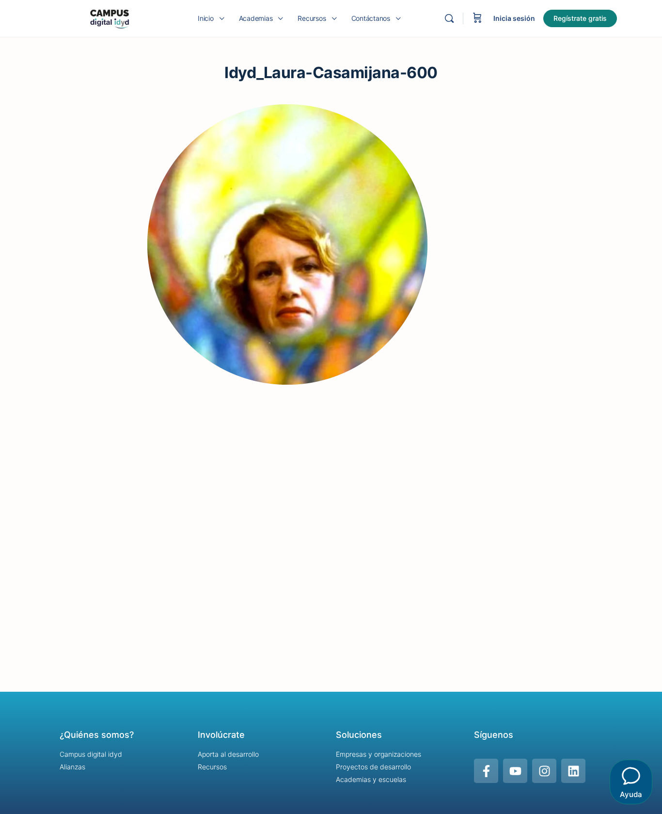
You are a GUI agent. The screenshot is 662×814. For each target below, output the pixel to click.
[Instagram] (544, 771)
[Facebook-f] (486, 771)
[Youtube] (515, 771)
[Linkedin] (573, 771)
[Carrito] (477, 18)
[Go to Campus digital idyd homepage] (109, 18)
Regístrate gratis (580, 18)
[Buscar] (449, 18)
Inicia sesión (514, 18)
